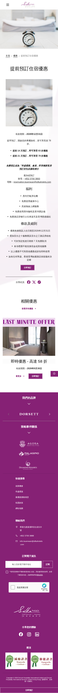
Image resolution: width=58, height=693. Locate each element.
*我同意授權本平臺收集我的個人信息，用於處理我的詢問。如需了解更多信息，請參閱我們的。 (30, 573)
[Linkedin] (37, 635)
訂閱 (48, 564)
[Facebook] (20, 635)
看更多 (18, 376)
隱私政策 (40, 575)
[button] (49, 414)
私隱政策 (20, 503)
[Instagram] (29, 635)
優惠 (15, 56)
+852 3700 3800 (32, 179)
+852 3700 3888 (27, 536)
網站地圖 (20, 508)
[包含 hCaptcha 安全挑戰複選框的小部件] (29, 587)
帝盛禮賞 (19, 492)
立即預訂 (27, 267)
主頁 (8, 56)
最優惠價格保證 (22, 497)
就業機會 (19, 486)
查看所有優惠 (27, 308)
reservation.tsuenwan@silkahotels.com (32, 182)
